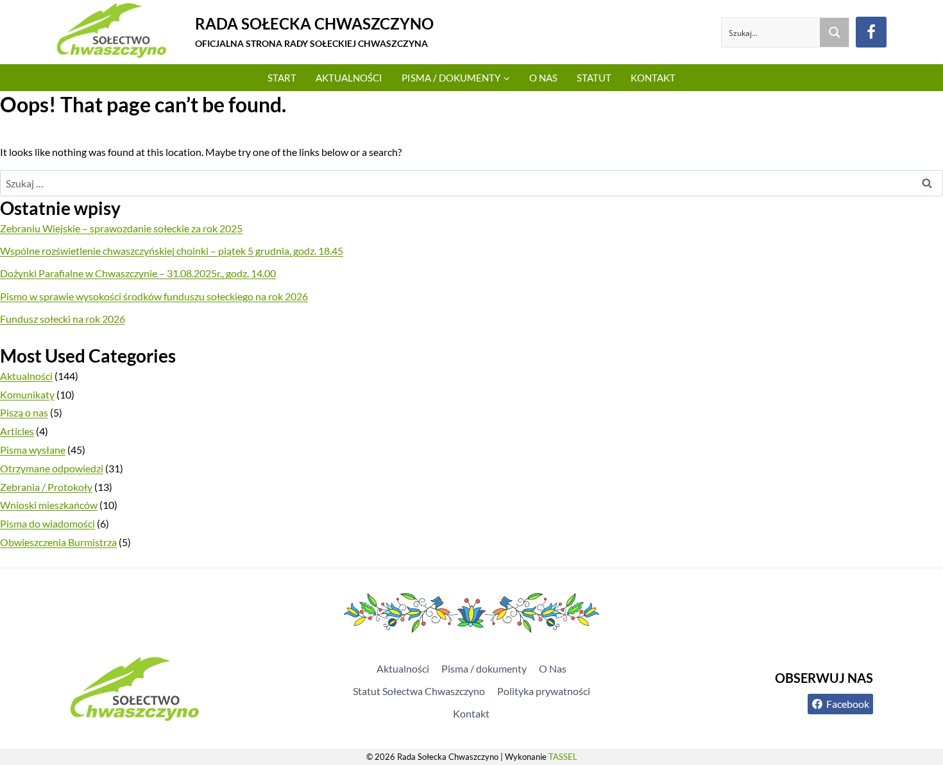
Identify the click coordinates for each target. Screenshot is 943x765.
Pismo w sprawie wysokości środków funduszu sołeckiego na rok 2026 (154, 296)
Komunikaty (27, 394)
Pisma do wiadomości (47, 523)
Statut (594, 77)
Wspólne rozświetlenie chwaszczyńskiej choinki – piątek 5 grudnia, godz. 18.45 (171, 251)
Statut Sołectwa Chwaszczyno (419, 691)
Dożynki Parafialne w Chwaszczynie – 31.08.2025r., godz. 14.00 (138, 273)
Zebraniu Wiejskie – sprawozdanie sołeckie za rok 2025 (121, 228)
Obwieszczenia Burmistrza (58, 542)
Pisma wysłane (32, 449)
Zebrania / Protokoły (46, 487)
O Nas (543, 77)
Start (282, 77)
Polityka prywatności (543, 691)
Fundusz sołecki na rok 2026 (62, 319)
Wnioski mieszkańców (49, 505)
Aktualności (349, 77)
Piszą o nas (24, 412)
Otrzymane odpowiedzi (51, 468)
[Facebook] (871, 32)
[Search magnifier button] (834, 32)
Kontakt (653, 77)
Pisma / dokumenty (484, 668)
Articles (17, 431)
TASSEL (562, 757)
